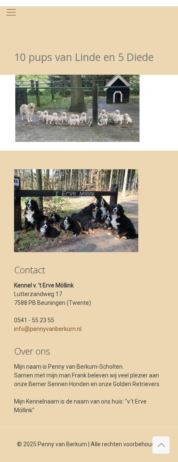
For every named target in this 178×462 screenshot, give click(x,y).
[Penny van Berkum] (89, 22)
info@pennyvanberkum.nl (48, 329)
